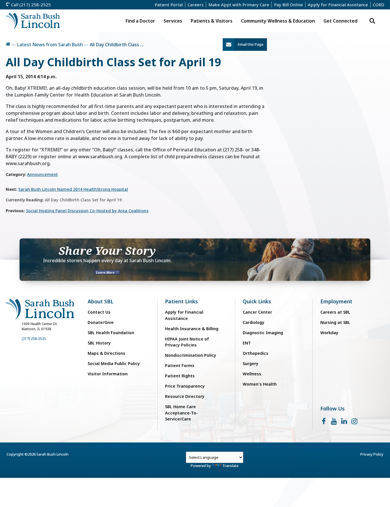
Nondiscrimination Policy (190, 355)
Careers (196, 4)
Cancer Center (257, 312)
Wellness (252, 373)
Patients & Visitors (211, 21)
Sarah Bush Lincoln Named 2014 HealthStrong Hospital (73, 189)
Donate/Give (101, 322)
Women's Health (260, 384)
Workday (329, 332)
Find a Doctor (140, 21)
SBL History (99, 343)
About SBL (100, 301)
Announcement (42, 174)
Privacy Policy (371, 454)
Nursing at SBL (335, 322)
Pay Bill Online (288, 4)
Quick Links (257, 301)
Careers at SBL (335, 312)
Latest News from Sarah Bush (50, 44)
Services (173, 21)
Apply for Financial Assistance (338, 4)
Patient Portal (169, 4)
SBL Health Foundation (111, 332)
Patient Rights (180, 375)
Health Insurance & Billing (191, 328)
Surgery (250, 363)
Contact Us (99, 312)
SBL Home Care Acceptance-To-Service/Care (181, 413)
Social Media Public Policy (114, 363)
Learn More (105, 272)
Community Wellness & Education (278, 21)
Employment (336, 301)
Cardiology (253, 322)
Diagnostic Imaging (263, 332)
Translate (230, 465)
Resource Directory (184, 396)
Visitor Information (108, 373)
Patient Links (181, 301)
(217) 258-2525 (34, 338)
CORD (378, 4)
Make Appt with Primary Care (238, 4)
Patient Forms (179, 365)
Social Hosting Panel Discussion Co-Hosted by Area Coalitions (87, 210)
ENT (247, 343)
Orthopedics (255, 353)
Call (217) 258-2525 (30, 4)
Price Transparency (185, 386)
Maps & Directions (106, 353)
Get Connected (340, 21)
